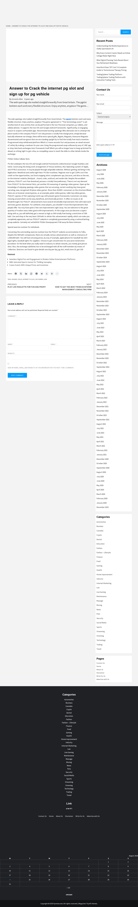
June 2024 (100, 275)
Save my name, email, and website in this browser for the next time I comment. (41, 368)
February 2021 (101, 450)
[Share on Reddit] (42, 274)
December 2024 (102, 249)
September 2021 (102, 419)
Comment (12, 316)
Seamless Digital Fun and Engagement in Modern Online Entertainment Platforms (42, 259)
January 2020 (101, 503)
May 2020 (99, 485)
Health (99, 570)
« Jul (68, 888)
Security (99, 618)
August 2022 (101, 371)
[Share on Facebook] (16, 274)
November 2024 (102, 253)
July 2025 (100, 218)
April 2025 (100, 231)
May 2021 (99, 437)
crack (20, 279)
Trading (99, 644)
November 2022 (102, 358)
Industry (99, 579)
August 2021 (101, 424)
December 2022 (102, 354)
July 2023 (100, 323)
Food (98, 561)
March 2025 (100, 235)
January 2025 (101, 244)
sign (45, 279)
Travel (98, 649)
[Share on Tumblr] (47, 274)
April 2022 (100, 389)
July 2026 (100, 174)
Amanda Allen (17, 99)
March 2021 (100, 446)
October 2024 (101, 257)
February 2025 (101, 240)
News (98, 609)
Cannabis (99, 531)
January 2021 (101, 454)
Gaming (99, 566)
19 (49, 875)
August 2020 (101, 472)
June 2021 (100, 433)
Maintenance (101, 596)
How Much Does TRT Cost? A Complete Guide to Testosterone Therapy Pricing (111, 68)
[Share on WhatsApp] (31, 274)
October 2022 (101, 362)
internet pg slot (28, 279)
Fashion (99, 548)
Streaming (100, 631)
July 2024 (100, 270)
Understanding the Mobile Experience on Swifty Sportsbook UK (112, 47)
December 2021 (102, 406)
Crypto (99, 535)
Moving (99, 605)
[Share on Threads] (52, 274)
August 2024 (101, 266)
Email (53, 344)
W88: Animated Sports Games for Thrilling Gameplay (30, 262)
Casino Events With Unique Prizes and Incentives (28, 265)
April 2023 (100, 336)
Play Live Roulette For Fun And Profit (27, 285)
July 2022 (100, 376)
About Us (99, 669)
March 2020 (100, 494)
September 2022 (102, 367)
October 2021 (101, 415)
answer (14, 279)
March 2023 (100, 341)
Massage (99, 601)
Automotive (101, 522)
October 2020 (101, 463)
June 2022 (100, 380)
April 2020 (100, 490)
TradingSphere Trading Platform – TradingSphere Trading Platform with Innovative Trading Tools (110, 77)
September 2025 (102, 209)
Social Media (101, 622)
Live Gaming (39, 279)
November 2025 (102, 200)
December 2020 (102, 459)
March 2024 (100, 288)
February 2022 (101, 398)
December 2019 (102, 507)
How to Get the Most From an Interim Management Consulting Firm (73, 287)
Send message (104, 155)
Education (100, 544)
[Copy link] (57, 274)
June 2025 (100, 222)
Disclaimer (100, 673)
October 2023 (101, 310)
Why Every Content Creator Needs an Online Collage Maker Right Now (113, 54)
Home (98, 666)
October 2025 (101, 205)
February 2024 (101, 292)
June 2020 (100, 481)
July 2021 (100, 428)
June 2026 (100, 178)
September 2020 (102, 468)
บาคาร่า (69, 808)
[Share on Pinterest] (36, 274)
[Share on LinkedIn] (26, 274)
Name (10, 344)
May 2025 (99, 227)
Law (98, 587)
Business (99, 526)
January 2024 (101, 297)
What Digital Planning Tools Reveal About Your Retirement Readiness (112, 61)
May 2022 (99, 384)
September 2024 (102, 262)
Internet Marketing (103, 583)
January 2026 (101, 192)
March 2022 (100, 393)
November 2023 (102, 305)
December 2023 (102, 301)
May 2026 (99, 183)
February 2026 (101, 187)
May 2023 (99, 332)
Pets (98, 614)
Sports (99, 627)
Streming (100, 636)
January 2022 (101, 402)
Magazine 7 (83, 903)
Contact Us (100, 663)
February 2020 (101, 498)
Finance (99, 557)
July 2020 (100, 476)
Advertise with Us (102, 679)
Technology (101, 640)
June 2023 (100, 327)
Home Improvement (104, 574)
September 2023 (102, 314)
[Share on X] (21, 274)
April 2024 (100, 284)
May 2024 (99, 279)
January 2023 (101, 349)
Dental (99, 539)
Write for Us (100, 676)
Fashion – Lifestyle (103, 552)
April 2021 (100, 441)
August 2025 (101, 213)
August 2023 (101, 319)
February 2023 (101, 345)
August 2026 (101, 170)
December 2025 (102, 196)
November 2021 (102, 411)
